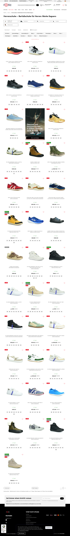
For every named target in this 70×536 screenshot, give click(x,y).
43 (14, 104)
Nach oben (7, 488)
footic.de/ (6, 522)
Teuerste (19, 29)
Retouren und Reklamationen (31, 522)
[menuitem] (5, 9)
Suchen (37, 5)
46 (42, 104)
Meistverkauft (7, 29)
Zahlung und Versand (29, 523)
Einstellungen (21, 533)
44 (16, 104)
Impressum (28, 519)
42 (9, 104)
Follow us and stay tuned (6, 520)
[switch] (4, 531)
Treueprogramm (28, 515)
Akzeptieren (48, 527)
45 (18, 104)
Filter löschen (34, 39)
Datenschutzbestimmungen (53, 500)
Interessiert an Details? (24, 530)
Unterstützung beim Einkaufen (31, 517)
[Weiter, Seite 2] (63, 488)
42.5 (12, 104)
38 (30, 171)
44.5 (37, 104)
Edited (61, 533)
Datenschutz (28, 520)
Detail (13, 58)
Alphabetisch (25, 29)
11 (65, 488)
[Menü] (5, 525)
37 (7, 240)
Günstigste (14, 29)
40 (32, 171)
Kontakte (27, 514)
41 (9, 171)
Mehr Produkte (35, 488)
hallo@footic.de (8, 518)
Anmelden (62, 498)
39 (7, 171)
